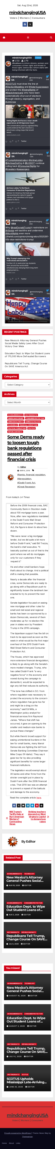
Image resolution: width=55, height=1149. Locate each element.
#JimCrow (10, 102)
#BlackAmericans (14, 92)
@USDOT (30, 163)
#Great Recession (26, 486)
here (38, 797)
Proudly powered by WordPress (17, 1133)
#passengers (22, 169)
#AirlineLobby (36, 160)
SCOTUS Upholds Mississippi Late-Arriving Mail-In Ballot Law (25, 1082)
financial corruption (28, 425)
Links (18, 1143)
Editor (23, 467)
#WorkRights (11, 233)
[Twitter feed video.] (27, 311)
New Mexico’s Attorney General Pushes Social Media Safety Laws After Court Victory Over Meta (25, 343)
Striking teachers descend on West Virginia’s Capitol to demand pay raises (37, 817)
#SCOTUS (10, 83)
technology (29, 874)
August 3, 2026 (17, 1026)
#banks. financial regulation (31, 474)
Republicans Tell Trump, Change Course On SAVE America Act (25, 939)
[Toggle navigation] (28, 37)
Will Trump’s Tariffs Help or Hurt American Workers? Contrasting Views (16, 818)
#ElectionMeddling (14, 87)
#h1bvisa (9, 230)
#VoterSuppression (39, 87)
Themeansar (27, 1136)
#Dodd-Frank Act (26, 482)
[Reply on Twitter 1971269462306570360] (7, 279)
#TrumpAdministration (16, 160)
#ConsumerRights (27, 166)
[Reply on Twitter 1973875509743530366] (7, 209)
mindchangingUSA (27, 12)
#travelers (10, 169)
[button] (51, 37)
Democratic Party (15, 421)
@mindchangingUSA (35, 79)
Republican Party (15, 431)
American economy (15, 418)
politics (31, 428)
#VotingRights (29, 89)
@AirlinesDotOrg (13, 163)
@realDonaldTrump (21, 227)
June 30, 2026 (16, 1087)
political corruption (17, 428)
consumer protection (35, 418)
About (11, 1143)
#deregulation (24, 478)
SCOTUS (25, 1074)
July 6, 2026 (15, 1056)
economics (12, 425)
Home (4, 1143)
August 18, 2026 (17, 996)
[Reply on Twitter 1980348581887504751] (7, 142)
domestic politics (32, 421)
